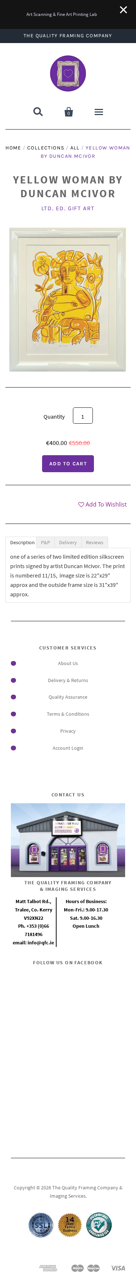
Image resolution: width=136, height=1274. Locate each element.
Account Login (68, 748)
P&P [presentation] (45, 542)
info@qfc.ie (41, 942)
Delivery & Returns (68, 680)
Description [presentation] (22, 542)
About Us (68, 663)
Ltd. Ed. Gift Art (68, 208)
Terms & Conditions (68, 714)
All (75, 148)
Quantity (54, 416)
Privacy (68, 731)
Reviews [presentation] (94, 542)
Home (13, 148)
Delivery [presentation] (68, 542)
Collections (45, 148)
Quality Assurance (68, 697)
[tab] (21, 542)
